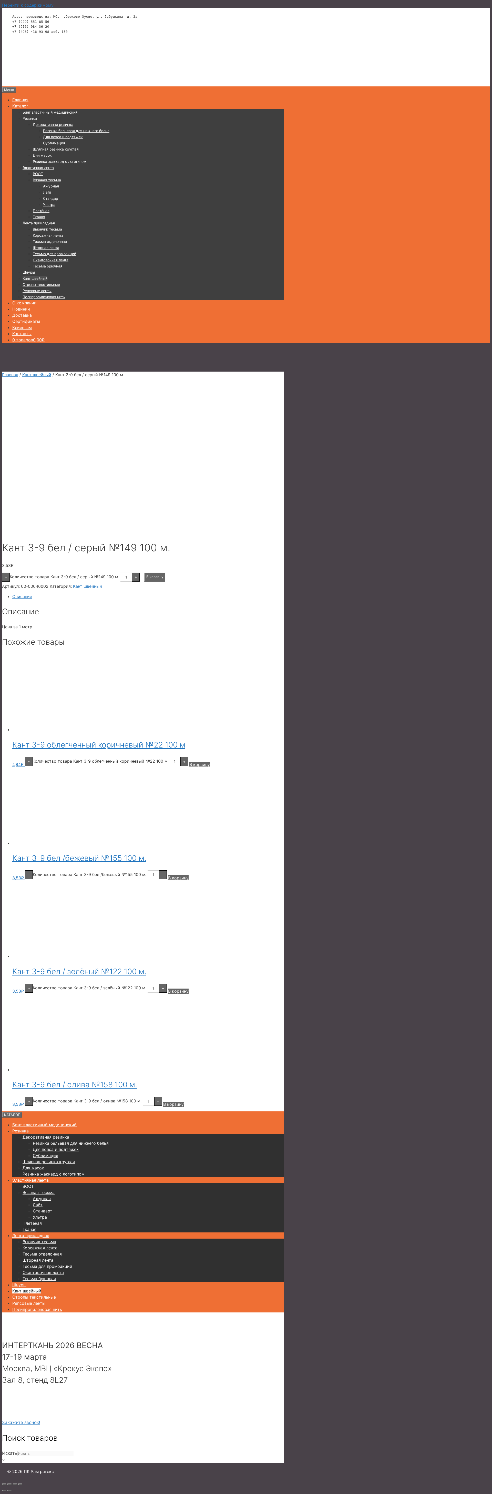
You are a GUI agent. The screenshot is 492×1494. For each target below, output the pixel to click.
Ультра (49, 204)
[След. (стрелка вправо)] (9, 1490)
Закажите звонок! (21, 1422)
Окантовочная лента (50, 260)
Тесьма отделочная (50, 241)
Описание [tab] (22, 596)
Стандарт (51, 198)
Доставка (22, 315)
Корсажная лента (48, 235)
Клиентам (22, 327)
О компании (24, 302)
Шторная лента (46, 247)
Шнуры (29, 272)
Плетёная (41, 210)
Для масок (42, 155)
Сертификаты (26, 321)
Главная (20, 99)
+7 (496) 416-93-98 (30, 32)
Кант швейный (35, 278)
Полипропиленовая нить (44, 297)
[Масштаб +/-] (4, 1484)
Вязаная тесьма (47, 180)
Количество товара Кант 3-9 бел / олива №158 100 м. (87, 1100)
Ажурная (51, 186)
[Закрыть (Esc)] (20, 1484)
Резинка (30, 118)
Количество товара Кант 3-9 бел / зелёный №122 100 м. (89, 987)
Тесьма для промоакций (54, 254)
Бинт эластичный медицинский (50, 112)
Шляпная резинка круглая (56, 149)
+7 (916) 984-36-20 (30, 26)
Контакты (22, 333)
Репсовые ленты (37, 290)
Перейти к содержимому (28, 5)
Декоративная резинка (53, 124)
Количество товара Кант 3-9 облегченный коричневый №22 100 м (100, 761)
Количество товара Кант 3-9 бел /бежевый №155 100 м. (89, 874)
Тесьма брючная (47, 266)
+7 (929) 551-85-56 (30, 22)
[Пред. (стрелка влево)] (4, 1490)
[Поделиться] (15, 1484)
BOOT (38, 174)
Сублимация (54, 143)
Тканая (39, 217)
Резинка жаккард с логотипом (59, 161)
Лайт (47, 192)
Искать (9, 1453)
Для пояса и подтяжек (63, 137)
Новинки (21, 309)
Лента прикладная (39, 223)
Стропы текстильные (41, 284)
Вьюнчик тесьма (47, 229)
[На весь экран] (9, 1484)
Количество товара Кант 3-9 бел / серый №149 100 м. (64, 576)
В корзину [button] (199, 764)
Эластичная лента (38, 167)
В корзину (154, 577)
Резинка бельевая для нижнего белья (76, 130)
